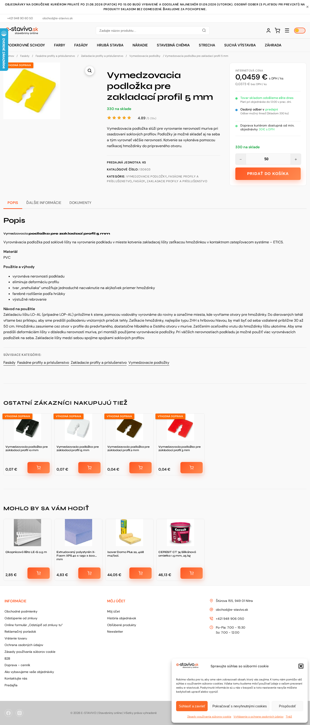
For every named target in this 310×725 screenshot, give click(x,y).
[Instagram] (19, 713)
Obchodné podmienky (21, 611)
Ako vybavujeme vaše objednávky (29, 672)
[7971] (89, 467)
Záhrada (273, 45)
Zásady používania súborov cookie (209, 716)
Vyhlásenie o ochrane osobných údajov (258, 716)
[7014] (140, 573)
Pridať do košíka (268, 174)
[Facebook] (8, 713)
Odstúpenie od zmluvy (21, 618)
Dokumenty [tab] (80, 202)
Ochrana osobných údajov (24, 645)
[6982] (38, 573)
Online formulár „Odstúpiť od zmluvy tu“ (34, 625)
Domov (9, 56)
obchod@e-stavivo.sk (232, 610)
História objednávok (121, 618)
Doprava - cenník (17, 665)
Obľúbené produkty (121, 625)
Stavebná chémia (173, 45)
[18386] (140, 467)
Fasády (81, 45)
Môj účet (113, 611)
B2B (7, 658)
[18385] (38, 467)
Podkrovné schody (26, 45)
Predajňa (11, 685)
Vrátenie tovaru (16, 638)
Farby (59, 45)
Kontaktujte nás (16, 678)
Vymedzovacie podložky (144, 56)
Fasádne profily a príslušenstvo (55, 56)
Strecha (207, 45)
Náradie (140, 45)
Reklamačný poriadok (20, 631)
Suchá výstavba (240, 45)
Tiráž (289, 716)
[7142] (89, 573)
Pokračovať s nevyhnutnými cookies (239, 706)
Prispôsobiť (287, 706)
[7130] (191, 573)
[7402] (191, 467)
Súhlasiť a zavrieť (192, 706)
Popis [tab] (12, 202)
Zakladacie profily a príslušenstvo (102, 56)
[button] (301, 666)
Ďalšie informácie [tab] (43, 202)
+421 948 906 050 (230, 619)
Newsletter (115, 631)
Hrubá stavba (110, 45)
